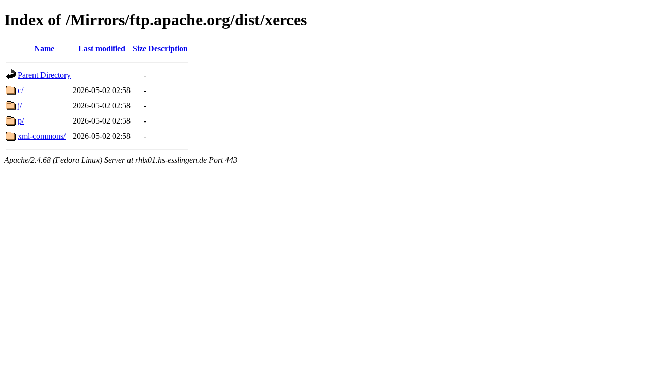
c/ (20, 90)
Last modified (101, 48)
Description (168, 48)
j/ (20, 105)
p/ (21, 120)
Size (139, 48)
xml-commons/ (42, 136)
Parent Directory (44, 75)
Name (44, 48)
